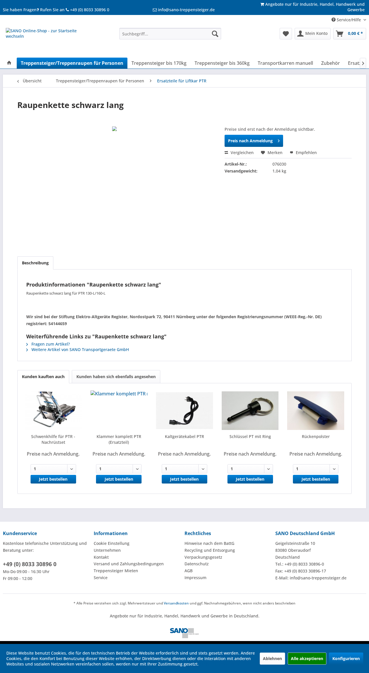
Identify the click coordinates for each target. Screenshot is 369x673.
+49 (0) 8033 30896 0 (30, 564)
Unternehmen (107, 550)
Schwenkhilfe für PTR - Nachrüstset (53, 439)
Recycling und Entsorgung (209, 550)
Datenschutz (196, 563)
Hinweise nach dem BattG (209, 543)
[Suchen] (215, 33)
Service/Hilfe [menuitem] (349, 19)
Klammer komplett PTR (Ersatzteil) (119, 439)
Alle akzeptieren (307, 658)
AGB (188, 570)
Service (101, 577)
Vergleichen (241, 152)
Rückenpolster (316, 436)
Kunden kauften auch (43, 376)
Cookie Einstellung (111, 543)
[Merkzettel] (286, 33)
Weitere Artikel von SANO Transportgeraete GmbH (79, 349)
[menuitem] (170, 33)
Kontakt (101, 557)
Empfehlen (306, 152)
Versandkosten (176, 603)
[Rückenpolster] (315, 410)
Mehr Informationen (219, 664)
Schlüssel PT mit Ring (250, 436)
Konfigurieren (346, 658)
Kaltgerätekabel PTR (184, 436)
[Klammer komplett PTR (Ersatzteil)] (119, 410)
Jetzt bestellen (53, 479)
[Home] (9, 63)
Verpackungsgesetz (203, 557)
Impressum (195, 577)
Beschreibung (35, 263)
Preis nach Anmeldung (250, 140)
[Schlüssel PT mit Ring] (250, 410)
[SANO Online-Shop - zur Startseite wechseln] (49, 41)
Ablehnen (272, 658)
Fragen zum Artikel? (50, 344)
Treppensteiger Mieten (116, 570)
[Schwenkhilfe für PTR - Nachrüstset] (53, 410)
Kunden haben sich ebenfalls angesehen (116, 376)
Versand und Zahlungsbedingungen (129, 563)
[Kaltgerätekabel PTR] (184, 410)
